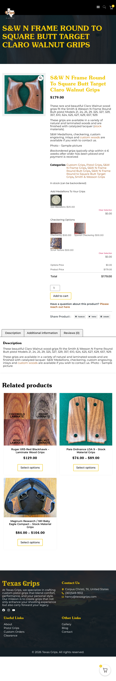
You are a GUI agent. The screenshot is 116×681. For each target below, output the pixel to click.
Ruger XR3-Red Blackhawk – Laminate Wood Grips (30, 451)
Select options (30, 467)
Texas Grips (21, 583)
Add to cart (60, 296)
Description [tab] (13, 333)
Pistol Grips (94, 165)
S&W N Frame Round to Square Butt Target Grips (88, 174)
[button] (98, 7)
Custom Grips (75, 165)
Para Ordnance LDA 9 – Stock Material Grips (85, 451)
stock (98, 126)
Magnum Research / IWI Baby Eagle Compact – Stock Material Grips (30, 524)
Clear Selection (105, 210)
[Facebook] (3, 610)
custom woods (90, 137)
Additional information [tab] (42, 333)
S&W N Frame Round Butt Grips (86, 169)
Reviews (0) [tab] (71, 333)
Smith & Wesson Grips (90, 177)
